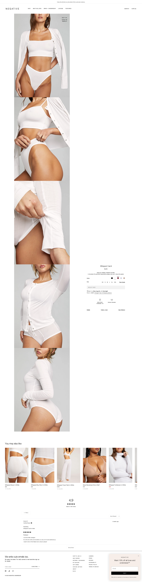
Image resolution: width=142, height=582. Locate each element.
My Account (76, 562)
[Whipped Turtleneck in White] (120, 465)
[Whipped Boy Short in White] (42, 465)
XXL (115, 282)
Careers (91, 556)
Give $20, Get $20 (77, 566)
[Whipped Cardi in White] (115, 278)
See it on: (64, 17)
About (74, 568)
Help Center (76, 558)
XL (112, 282)
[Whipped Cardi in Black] (112, 278)
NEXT (124, 573)
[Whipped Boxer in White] (16, 465)
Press (90, 558)
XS (102, 282)
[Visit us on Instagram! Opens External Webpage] (6, 571)
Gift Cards (76, 564)
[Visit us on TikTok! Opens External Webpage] (9, 571)
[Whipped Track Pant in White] (68, 465)
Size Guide (122, 282)
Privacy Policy (93, 564)
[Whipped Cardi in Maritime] (121, 278)
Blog (74, 571)
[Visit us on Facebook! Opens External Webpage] (13, 571)
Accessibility (92, 562)
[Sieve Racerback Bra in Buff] (94, 465)
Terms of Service (94, 566)
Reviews (91, 560)
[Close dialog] (138, 556)
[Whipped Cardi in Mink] (124, 278)
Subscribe (35, 566)
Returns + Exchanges (79, 560)
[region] (71, 2)
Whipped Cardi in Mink (29, 528)
